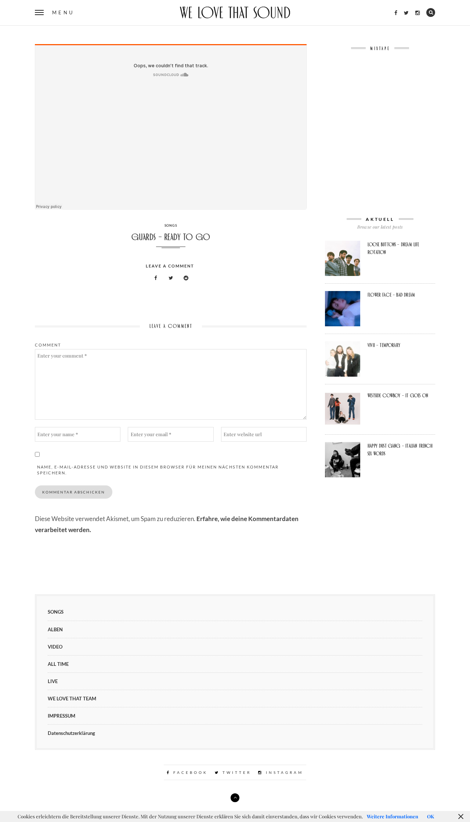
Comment (48, 344)
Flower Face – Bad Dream (391, 295)
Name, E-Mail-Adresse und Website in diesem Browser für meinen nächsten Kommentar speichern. (158, 469)
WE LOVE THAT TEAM (72, 698)
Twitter (235, 772)
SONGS (170, 225)
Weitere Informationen (392, 816)
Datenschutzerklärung (71, 733)
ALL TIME (58, 664)
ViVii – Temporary (384, 345)
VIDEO (55, 647)
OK (430, 816)
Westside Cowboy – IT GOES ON (398, 395)
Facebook (189, 772)
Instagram (283, 772)
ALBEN (55, 629)
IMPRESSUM (61, 716)
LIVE (53, 681)
